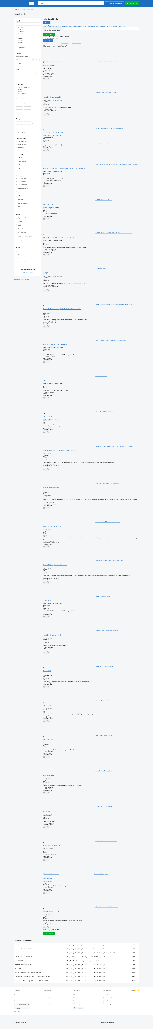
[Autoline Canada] (20, 3)
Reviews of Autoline (49, 1004)
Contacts (16, 1001)
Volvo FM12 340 (48, 416)
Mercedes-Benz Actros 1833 (52, 97)
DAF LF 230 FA (48, 811)
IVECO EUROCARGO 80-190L (53, 133)
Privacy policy (47, 998)
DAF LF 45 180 (48, 204)
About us (16, 995)
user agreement (76, 43)
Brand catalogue (48, 1007)
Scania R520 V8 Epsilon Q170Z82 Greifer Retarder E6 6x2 (62, 309)
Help (15, 998)
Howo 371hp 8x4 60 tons (51, 488)
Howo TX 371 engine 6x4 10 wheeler (55, 565)
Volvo (44, 380)
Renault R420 (47, 878)
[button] (44, 78)
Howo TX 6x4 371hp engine (52, 526)
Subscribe (48, 40)
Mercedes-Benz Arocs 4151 (52, 911)
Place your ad (49, 34)
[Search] (39, 3)
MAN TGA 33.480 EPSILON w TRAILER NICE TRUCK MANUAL (64, 168)
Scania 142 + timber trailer (51, 845)
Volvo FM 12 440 (48, 739)
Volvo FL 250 (47, 705)
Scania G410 (47, 671)
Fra (19, 1011)
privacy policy (65, 43)
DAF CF (45, 273)
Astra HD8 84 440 (48, 775)
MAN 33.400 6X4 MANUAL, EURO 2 (55, 344)
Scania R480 (47, 601)
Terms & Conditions (49, 995)
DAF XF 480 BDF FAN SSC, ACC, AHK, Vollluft (58, 237)
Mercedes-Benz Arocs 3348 (52, 635)
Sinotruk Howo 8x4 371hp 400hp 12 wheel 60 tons (59, 450)
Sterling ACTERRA (49, 65)
